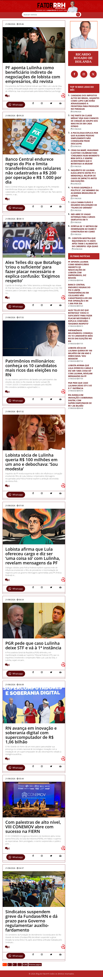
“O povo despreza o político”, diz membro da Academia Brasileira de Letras (85, 191)
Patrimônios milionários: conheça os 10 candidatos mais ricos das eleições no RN (80, 335)
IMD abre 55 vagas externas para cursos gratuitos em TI (83, 217)
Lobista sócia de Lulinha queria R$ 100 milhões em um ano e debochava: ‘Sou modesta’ (80, 353)
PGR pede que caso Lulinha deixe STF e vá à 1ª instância (80, 386)
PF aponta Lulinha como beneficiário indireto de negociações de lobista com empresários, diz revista (78, 269)
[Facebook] (74, 74)
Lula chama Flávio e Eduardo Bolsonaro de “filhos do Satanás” (84, 205)
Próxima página (35, 964)
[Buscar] (78, 15)
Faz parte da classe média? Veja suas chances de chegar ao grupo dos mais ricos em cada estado (84, 121)
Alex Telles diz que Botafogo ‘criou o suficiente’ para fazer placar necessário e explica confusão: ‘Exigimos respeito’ (80, 317)
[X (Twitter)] (93, 74)
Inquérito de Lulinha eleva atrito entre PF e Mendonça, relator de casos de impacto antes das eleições (84, 175)
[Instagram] (83, 74)
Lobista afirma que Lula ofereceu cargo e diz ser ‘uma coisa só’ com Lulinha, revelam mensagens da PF (80, 370)
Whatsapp (17, 104)
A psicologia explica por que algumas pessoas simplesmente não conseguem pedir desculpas (84, 138)
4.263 (25, 964)
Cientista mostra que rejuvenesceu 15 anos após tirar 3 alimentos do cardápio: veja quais (85, 242)
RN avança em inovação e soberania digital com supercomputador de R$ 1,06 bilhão (80, 400)
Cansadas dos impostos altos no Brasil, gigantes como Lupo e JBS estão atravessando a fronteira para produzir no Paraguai (85, 102)
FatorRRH (51, 9)
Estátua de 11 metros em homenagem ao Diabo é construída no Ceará (84, 229)
